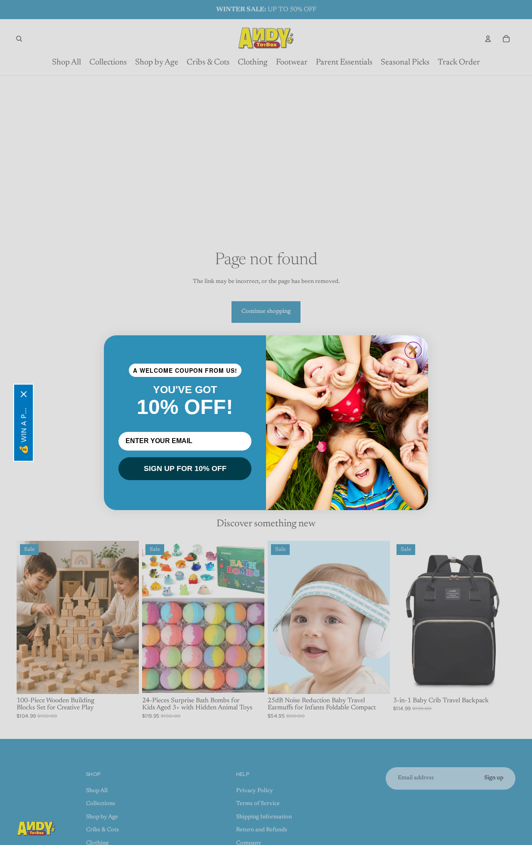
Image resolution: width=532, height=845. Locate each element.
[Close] (23, 394)
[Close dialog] (413, 350)
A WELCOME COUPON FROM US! (185, 370)
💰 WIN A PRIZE (23, 429)
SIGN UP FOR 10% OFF (185, 468)
